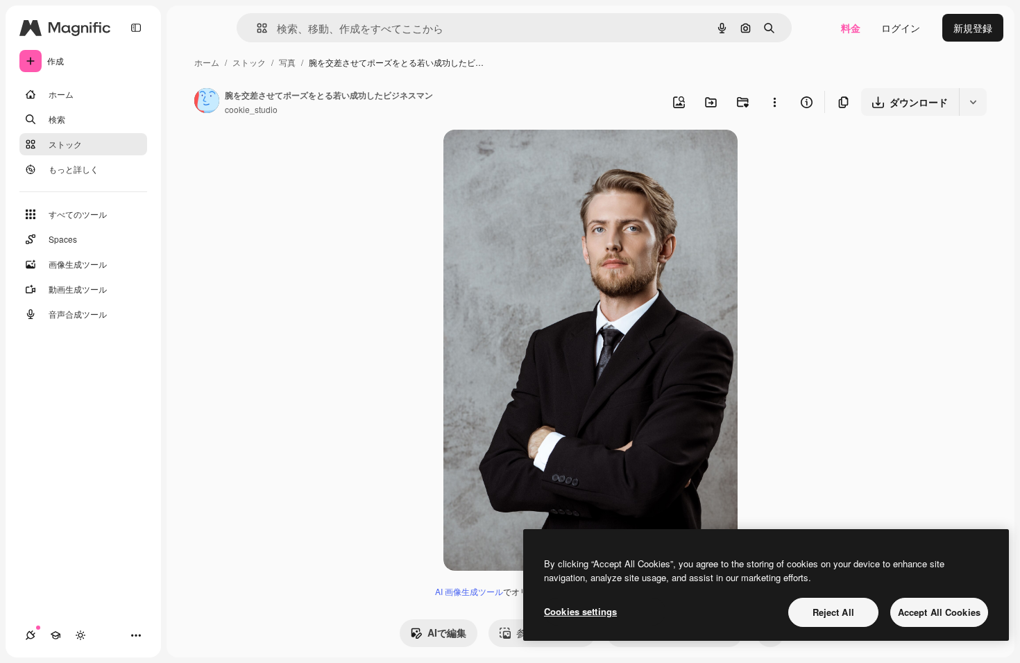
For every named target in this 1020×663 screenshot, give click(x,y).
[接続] (30, 635)
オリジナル (539, 156)
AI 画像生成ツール (469, 591)
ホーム (206, 62)
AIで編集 (446, 632)
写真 (287, 62)
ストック (249, 62)
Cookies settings (580, 611)
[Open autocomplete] (256, 28)
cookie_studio (251, 109)
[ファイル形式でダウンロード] (973, 102)
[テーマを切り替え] (80, 635)
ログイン (900, 28)
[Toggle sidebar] (136, 28)
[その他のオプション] (774, 102)
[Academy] (55, 635)
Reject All (833, 612)
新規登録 (972, 28)
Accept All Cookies (939, 612)
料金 (850, 28)
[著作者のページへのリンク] (206, 102)
